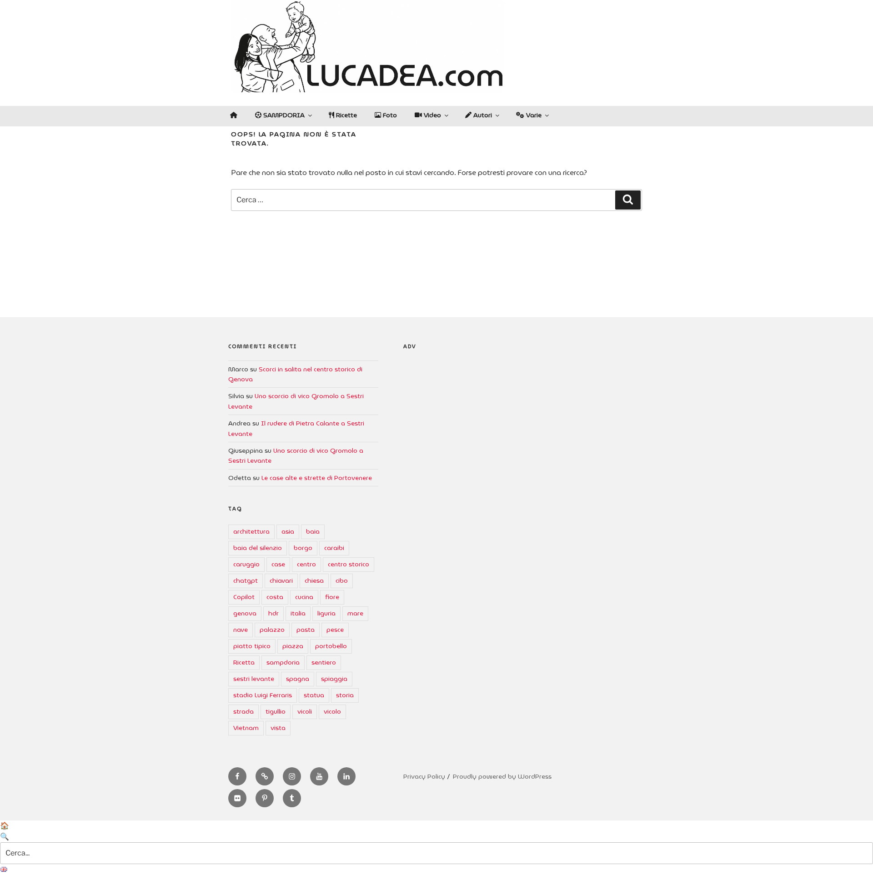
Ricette (345, 115)
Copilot (244, 597)
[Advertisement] (524, 444)
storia (345, 695)
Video (431, 115)
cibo (342, 580)
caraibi (334, 548)
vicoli (304, 711)
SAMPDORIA (283, 115)
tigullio (276, 711)
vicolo (332, 711)
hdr (273, 613)
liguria (326, 613)
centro (306, 564)
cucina (304, 597)
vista (278, 728)
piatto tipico (252, 646)
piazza (292, 646)
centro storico (348, 564)
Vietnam (246, 728)
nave (240, 630)
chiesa (314, 580)
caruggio (246, 564)
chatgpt (245, 580)
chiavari (281, 580)
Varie (533, 115)
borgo (303, 548)
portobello (331, 646)
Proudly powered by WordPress (502, 776)
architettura (251, 531)
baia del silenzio (257, 548)
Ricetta (244, 662)
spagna (297, 679)
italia (298, 613)
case (278, 564)
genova (244, 613)
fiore (332, 597)
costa (274, 597)
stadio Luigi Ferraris (262, 695)
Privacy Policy (424, 776)
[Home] (233, 115)
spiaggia (334, 679)
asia (287, 531)
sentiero (323, 662)
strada (243, 711)
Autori (482, 115)
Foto (389, 115)
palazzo (272, 630)
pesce (335, 630)
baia (313, 531)
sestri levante (253, 679)
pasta (305, 630)
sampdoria (283, 662)
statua (314, 695)
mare (355, 613)
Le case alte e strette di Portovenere (316, 478)
